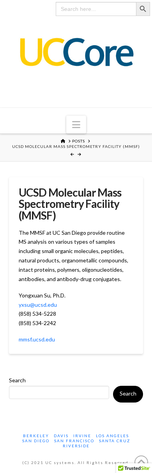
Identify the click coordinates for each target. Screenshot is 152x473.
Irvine (82, 435)
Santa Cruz (114, 440)
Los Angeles (112, 435)
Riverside (76, 445)
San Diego (35, 440)
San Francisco (74, 440)
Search (17, 380)
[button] (76, 125)
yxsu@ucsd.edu (38, 304)
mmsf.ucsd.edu (37, 339)
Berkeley (36, 435)
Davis (61, 435)
